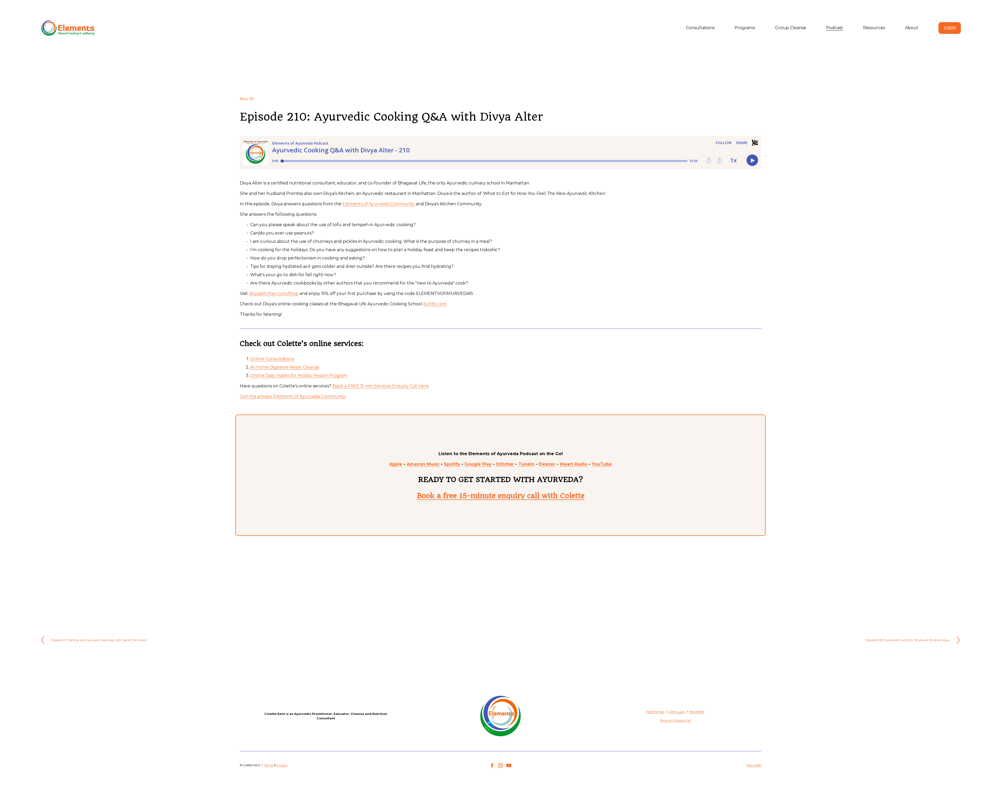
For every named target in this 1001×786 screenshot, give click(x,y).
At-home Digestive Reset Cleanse (284, 367)
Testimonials (655, 712)
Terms (268, 765)
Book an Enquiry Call (675, 720)
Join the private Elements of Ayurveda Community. (293, 396)
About (911, 27)
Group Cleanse (790, 27)
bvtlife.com (435, 303)
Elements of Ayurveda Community (379, 203)
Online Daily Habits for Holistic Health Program (298, 375)
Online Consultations (272, 358)
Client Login (676, 712)
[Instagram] (500, 765)
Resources (874, 27)
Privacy (282, 765)
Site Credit (754, 765)
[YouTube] (508, 765)
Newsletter (696, 712)
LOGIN (950, 28)
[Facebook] (492, 765)
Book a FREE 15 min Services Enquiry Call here (380, 385)
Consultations (700, 27)
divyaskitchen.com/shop (273, 293)
